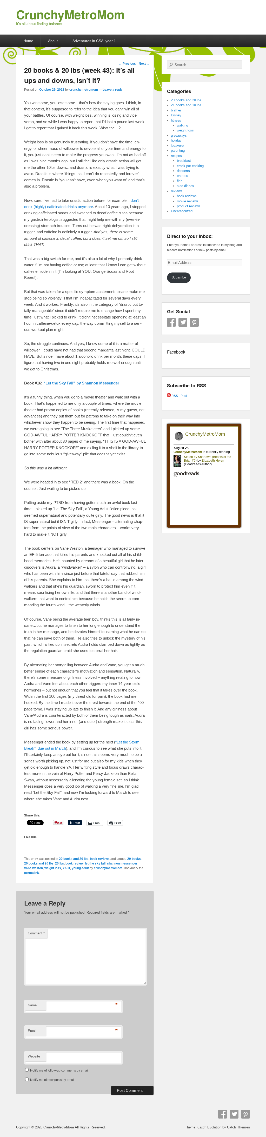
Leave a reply (113, 89)
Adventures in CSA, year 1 (94, 41)
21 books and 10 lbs (186, 105)
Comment (36, 933)
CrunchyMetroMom (70, 14)
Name (32, 1005)
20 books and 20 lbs (73, 859)
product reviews (189, 206)
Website (34, 1056)
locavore (177, 146)
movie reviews (187, 201)
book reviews (100, 859)
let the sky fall (95, 863)
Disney (176, 115)
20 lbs (59, 863)
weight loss (52, 868)
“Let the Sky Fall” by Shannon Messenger (81, 383)
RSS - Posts (179, 396)
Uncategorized (181, 211)
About (53, 41)
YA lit (66, 868)
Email (32, 1031)
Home (28, 41)
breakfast (184, 161)
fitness (176, 120)
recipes (176, 156)
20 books (134, 859)
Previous (127, 63)
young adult (80, 868)
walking (182, 125)
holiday (176, 140)
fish (179, 181)
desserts (183, 171)
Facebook (171, 322)
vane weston (33, 868)
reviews (176, 191)
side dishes (185, 186)
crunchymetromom (83, 89)
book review (74, 863)
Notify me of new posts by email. (52, 1080)
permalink (31, 873)
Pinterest (194, 322)
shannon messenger (122, 863)
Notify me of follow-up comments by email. (59, 1070)
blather (176, 110)
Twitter (182, 322)
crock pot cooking (190, 166)
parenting (178, 150)
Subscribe (179, 277)
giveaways (179, 135)
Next (144, 63)
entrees (182, 176)
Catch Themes (238, 1127)
